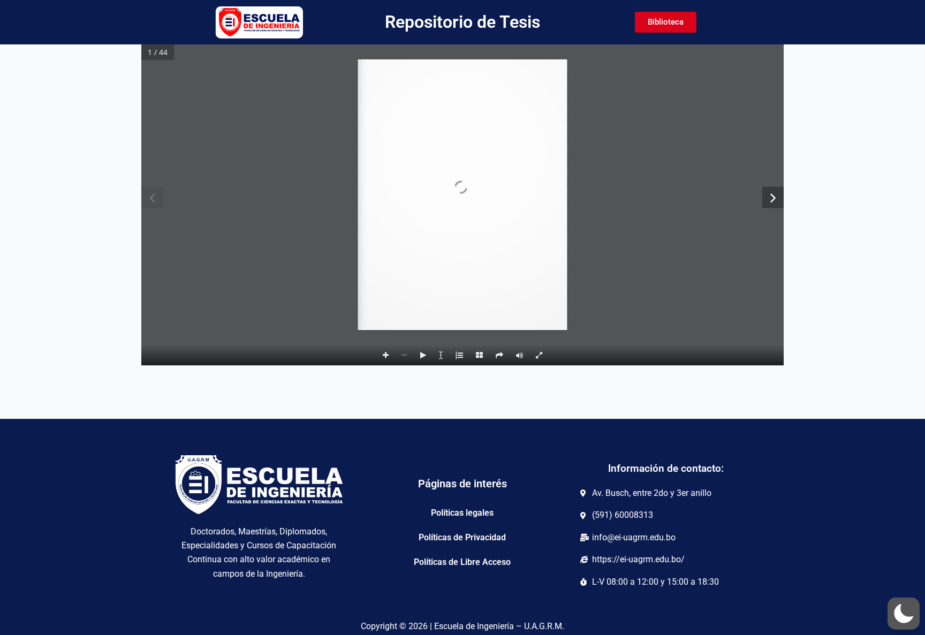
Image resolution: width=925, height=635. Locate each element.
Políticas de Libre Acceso (462, 562)
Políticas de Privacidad (462, 537)
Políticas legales (462, 513)
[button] (904, 614)
